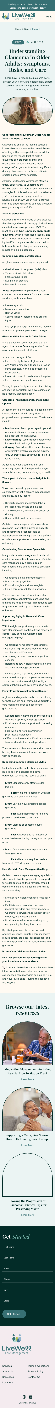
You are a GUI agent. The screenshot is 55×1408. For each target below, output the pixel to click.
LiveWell (36, 29)
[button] (47, 16)
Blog (26, 29)
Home (18, 29)
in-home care (24, 656)
